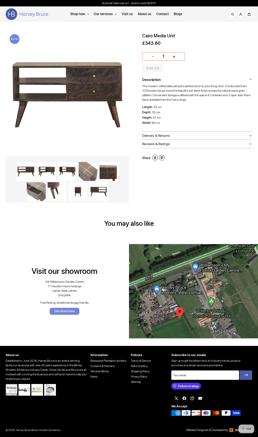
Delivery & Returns (156, 135)
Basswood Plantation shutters (108, 361)
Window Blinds (99, 371)
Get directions (64, 311)
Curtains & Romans (102, 366)
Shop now (78, 14)
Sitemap (136, 382)
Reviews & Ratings (156, 144)
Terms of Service (141, 361)
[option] (67, 94)
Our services (104, 14)
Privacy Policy (139, 376)
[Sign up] (246, 375)
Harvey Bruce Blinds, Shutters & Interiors (38, 430)
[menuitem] (79, 13)
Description (151, 80)
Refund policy (139, 366)
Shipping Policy (140, 371)
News (93, 376)
